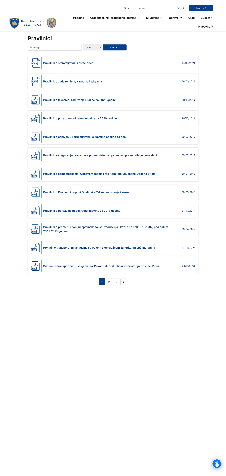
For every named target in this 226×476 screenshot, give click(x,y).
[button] (126, 8)
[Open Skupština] (161, 18)
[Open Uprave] (180, 18)
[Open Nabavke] (212, 26)
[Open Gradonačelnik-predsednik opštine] (138, 18)
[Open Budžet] (212, 18)
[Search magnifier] (183, 8)
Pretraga (115, 47)
